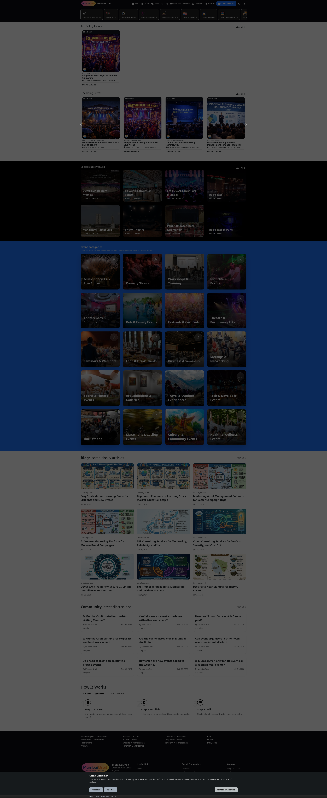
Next (246, 121)
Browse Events (227, 3)
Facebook (186, 768)
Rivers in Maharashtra (133, 745)
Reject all (110, 790)
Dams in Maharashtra (175, 736)
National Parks (130, 739)
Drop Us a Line (233, 768)
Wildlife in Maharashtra (134, 742)
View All (240, 27)
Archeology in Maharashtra (94, 736)
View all (240, 458)
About (139, 768)
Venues (211, 3)
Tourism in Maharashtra (176, 742)
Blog (165, 4)
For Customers (118, 693)
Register (198, 4)
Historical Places (131, 736)
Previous (81, 121)
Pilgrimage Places (173, 739)
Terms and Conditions (108, 796)
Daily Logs (176, 4)
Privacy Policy (94, 796)
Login (187, 4)
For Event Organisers (93, 693)
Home (136, 4)
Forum (157, 4)
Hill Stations (86, 742)
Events (146, 4)
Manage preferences (226, 790)
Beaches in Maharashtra (92, 739)
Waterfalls (86, 745)
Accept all (96, 790)
